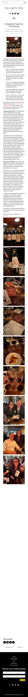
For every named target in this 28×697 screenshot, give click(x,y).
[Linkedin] (15, 13)
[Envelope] (18, 13)
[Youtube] (13, 13)
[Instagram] (10, 13)
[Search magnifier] (25, 2)
